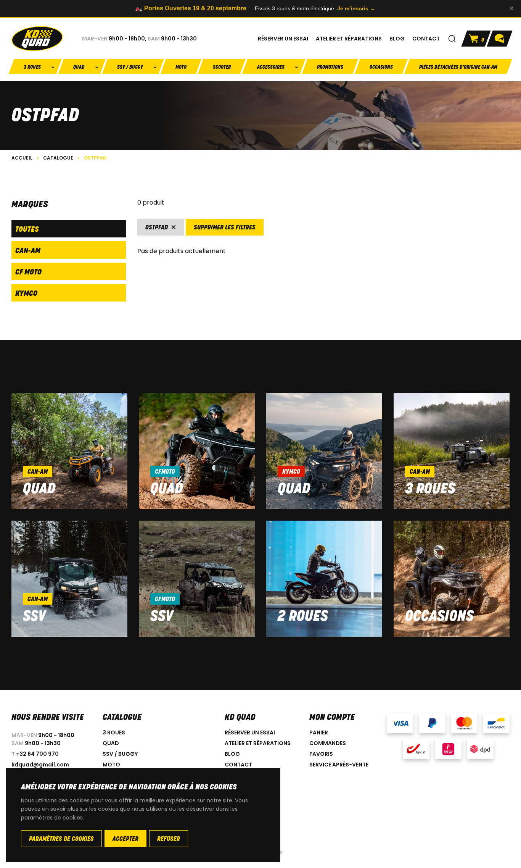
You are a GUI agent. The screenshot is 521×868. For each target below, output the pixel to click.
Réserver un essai (250, 732)
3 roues (430, 489)
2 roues (303, 617)
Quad (39, 489)
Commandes (327, 743)
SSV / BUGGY (120, 754)
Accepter (125, 839)
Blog (232, 754)
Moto (181, 67)
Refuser (168, 839)
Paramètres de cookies (61, 839)
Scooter (222, 67)
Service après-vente (338, 764)
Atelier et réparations (258, 743)
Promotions (330, 67)
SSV (34, 617)
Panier (318, 732)
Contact (238, 764)
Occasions (381, 67)
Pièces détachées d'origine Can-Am (458, 67)
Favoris (321, 754)
